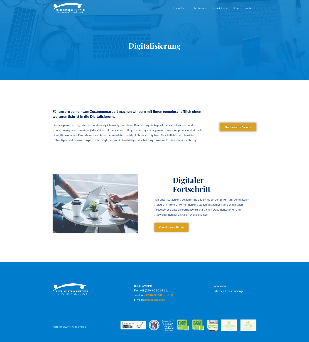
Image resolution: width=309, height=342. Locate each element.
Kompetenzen (180, 7)
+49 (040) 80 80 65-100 (158, 295)
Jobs (236, 7)
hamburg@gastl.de (154, 299)
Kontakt (249, 7)
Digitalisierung (220, 7)
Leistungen (200, 7)
